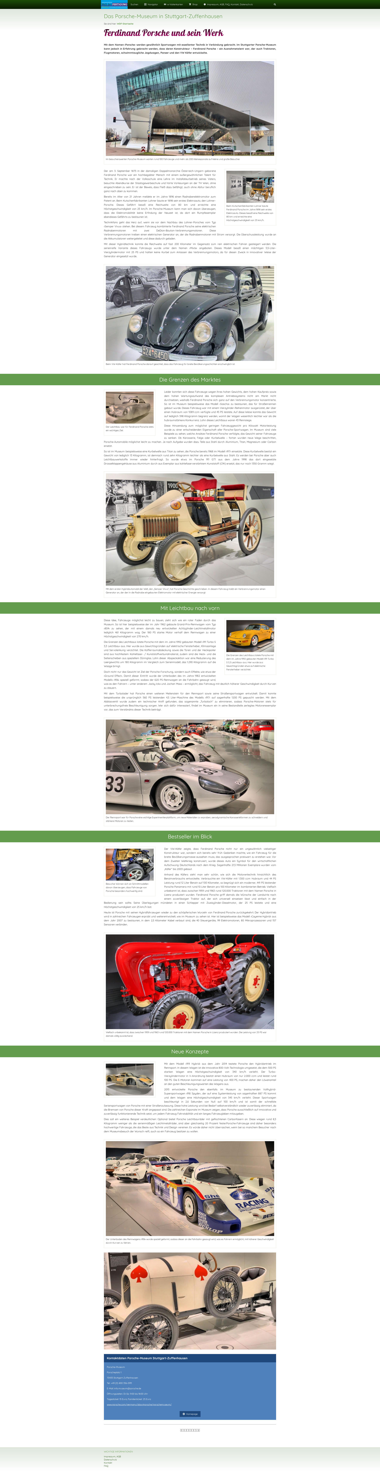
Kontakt (108, 1462)
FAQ (106, 1465)
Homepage (192, 1414)
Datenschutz (110, 1459)
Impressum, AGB (112, 1456)
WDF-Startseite (125, 23)
